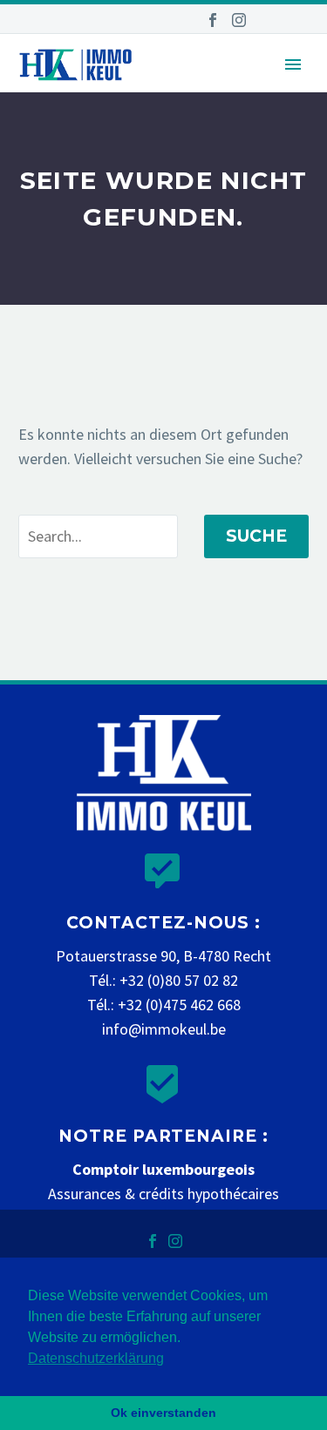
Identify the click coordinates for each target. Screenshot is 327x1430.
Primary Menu (293, 64)
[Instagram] (239, 20)
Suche (256, 536)
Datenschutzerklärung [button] (96, 1358)
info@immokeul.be (164, 1029)
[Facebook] (213, 20)
